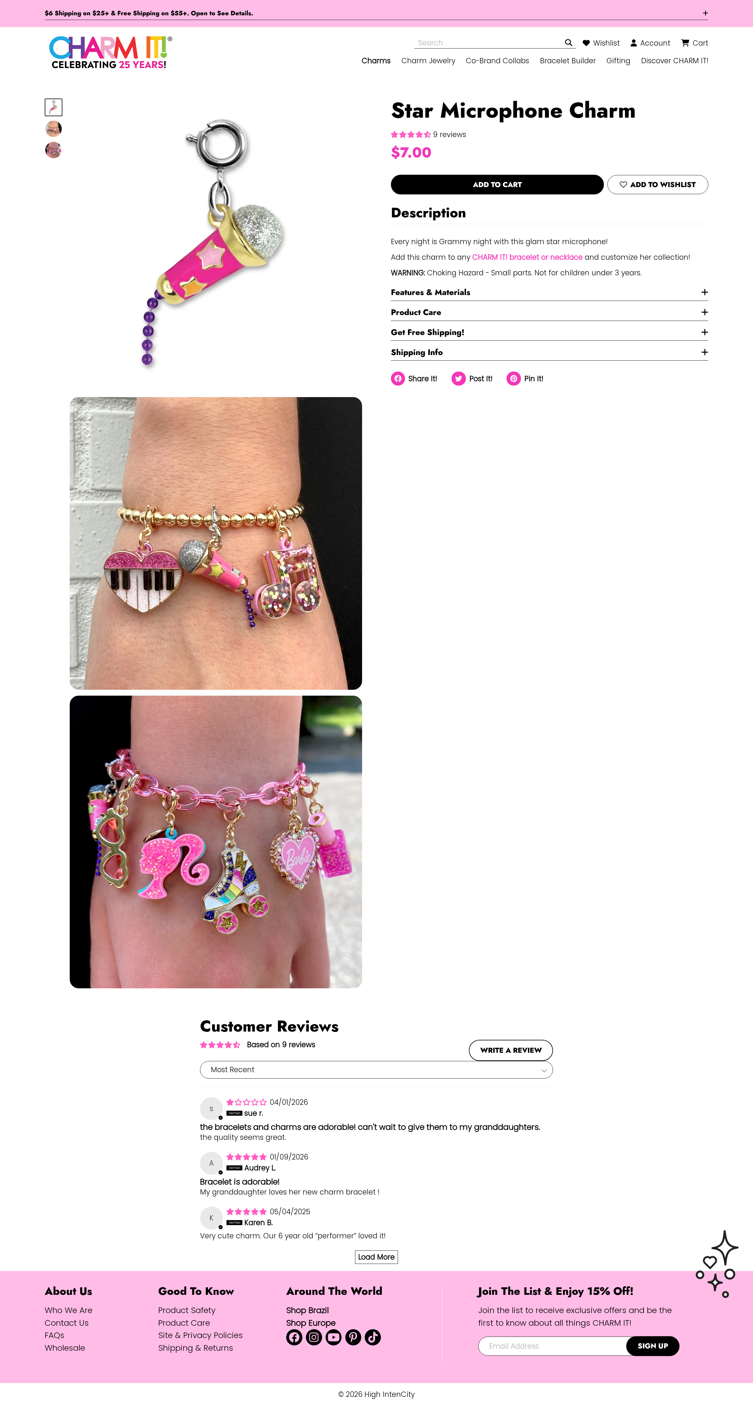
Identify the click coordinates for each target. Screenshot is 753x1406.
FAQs (54, 1335)
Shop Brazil (307, 1310)
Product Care (416, 312)
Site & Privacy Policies (200, 1335)
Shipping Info (417, 352)
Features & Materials (430, 292)
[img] (247, 1102)
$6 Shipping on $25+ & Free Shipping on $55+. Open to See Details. (149, 13)
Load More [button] (376, 1257)
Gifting (618, 61)
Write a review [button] (511, 1050)
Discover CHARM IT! (674, 61)
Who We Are (68, 1310)
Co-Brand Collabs (497, 61)
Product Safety (187, 1310)
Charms (376, 61)
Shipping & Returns (195, 1348)
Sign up (653, 1346)
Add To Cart (497, 184)
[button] (412, 134)
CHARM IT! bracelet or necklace (527, 257)
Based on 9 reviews (281, 1044)
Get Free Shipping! (427, 332)
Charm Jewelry (428, 61)
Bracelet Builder (568, 61)
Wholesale (65, 1348)
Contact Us (67, 1323)
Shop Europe (311, 1323)
